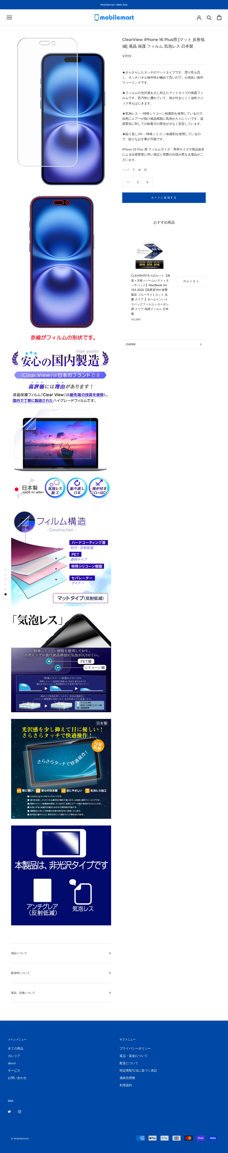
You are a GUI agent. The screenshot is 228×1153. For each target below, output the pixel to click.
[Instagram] (19, 1111)
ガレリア (14, 1056)
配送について (129, 1063)
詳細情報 (131, 344)
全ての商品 (15, 1048)
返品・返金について (134, 1056)
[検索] (209, 17)
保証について (19, 953)
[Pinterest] (145, 169)
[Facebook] (133, 169)
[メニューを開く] (9, 17)
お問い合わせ (17, 1078)
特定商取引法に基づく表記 (138, 1070)
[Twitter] (139, 169)
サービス (14, 1070)
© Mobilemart (20, 1138)
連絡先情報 (127, 1078)
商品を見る (191, 281)
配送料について (20, 973)
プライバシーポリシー (135, 1048)
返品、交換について (23, 992)
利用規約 (126, 1085)
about (12, 1063)
